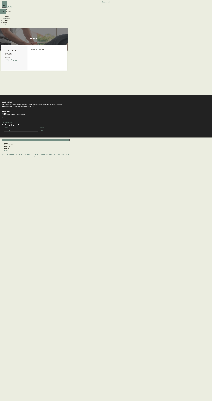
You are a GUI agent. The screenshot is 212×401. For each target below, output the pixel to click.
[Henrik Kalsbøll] (7, 8)
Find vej (3, 115)
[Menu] (4, 2)
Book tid (4, 26)
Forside (3, 16)
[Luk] (36, 140)
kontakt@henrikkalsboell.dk (11, 60)
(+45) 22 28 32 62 (8, 59)
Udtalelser (6, 16)
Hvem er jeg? (7, 14)
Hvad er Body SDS (8, 11)
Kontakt (4, 24)
